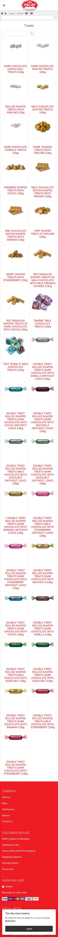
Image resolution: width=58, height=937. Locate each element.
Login (12, 13)
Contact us (7, 821)
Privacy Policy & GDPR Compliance (18, 851)
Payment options (10, 863)
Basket (8, 886)
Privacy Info (7, 869)
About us (6, 797)
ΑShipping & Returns (12, 857)
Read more (10, 921)
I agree (29, 929)
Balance (6, 815)
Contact (20, 13)
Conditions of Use (10, 845)
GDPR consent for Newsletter (16, 839)
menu (3, 5)
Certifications (8, 809)
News (4, 803)
